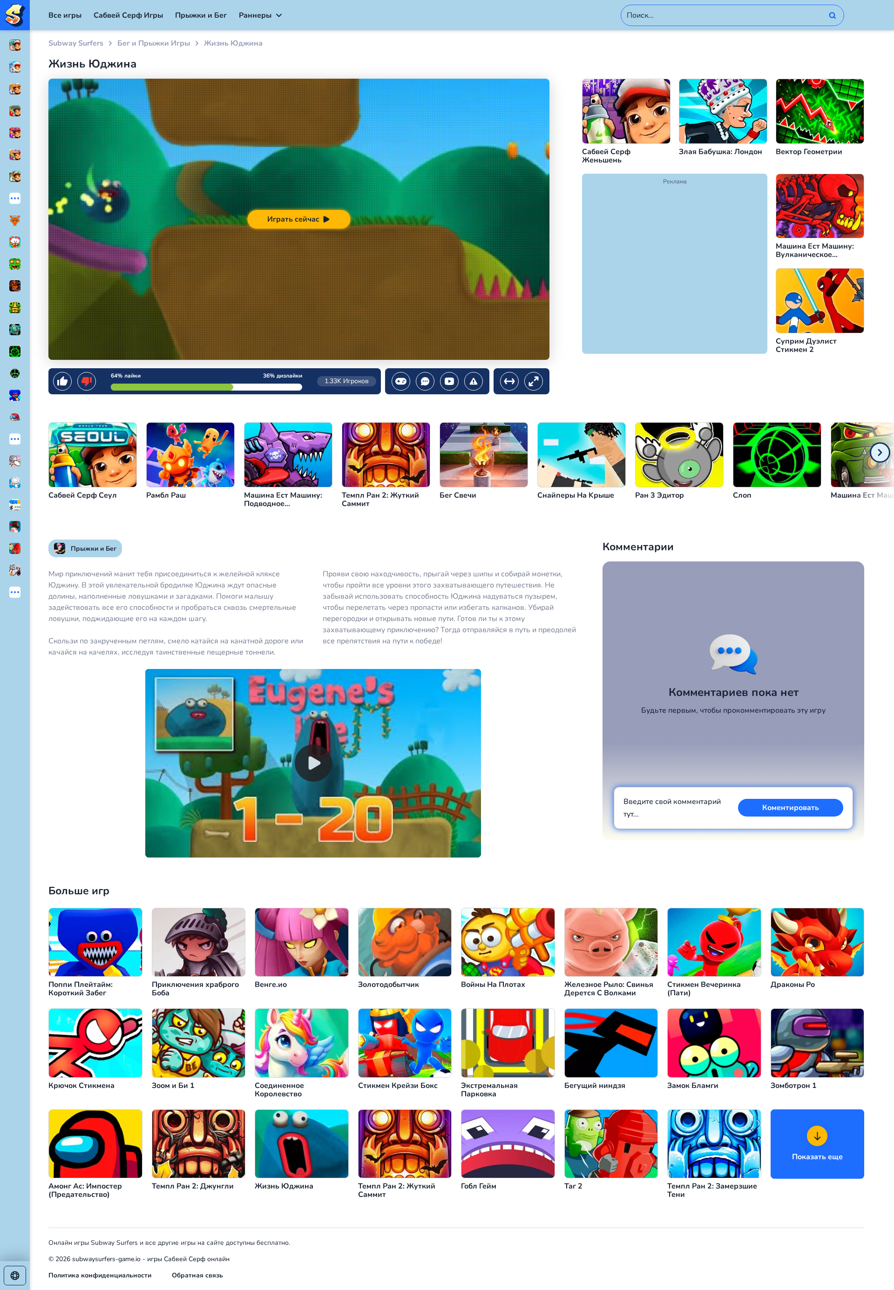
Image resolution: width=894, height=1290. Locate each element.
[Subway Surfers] (15, 15)
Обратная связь (197, 1275)
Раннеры (255, 15)
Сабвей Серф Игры (128, 15)
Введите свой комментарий (672, 808)
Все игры (64, 15)
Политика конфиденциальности (99, 1275)
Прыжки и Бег (201, 15)
